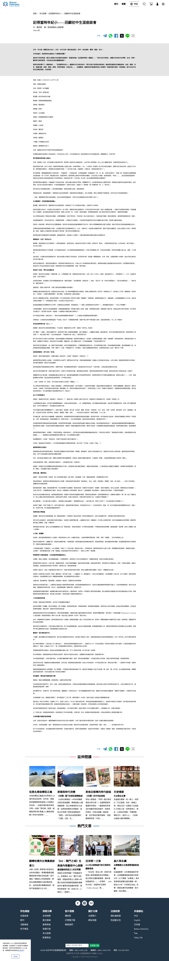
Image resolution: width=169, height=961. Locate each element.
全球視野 (47, 916)
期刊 (116, 4)
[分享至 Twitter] (122, 36)
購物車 (68, 916)
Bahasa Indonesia (141, 929)
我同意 (15, 956)
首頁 (35, 14)
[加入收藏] (133, 36)
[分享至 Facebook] (116, 36)
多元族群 (42, 14)
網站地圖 (92, 920)
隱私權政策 (116, 916)
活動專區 (24, 924)
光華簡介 (92, 916)
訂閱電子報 (70, 920)
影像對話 (47, 937)
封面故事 (24, 916)
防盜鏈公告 (116, 920)
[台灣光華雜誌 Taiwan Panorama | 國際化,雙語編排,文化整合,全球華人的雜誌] (15, 4)
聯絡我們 (69, 924)
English (137, 920)
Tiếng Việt (138, 937)
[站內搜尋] (144, 4)
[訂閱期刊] (151, 4)
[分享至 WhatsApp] (110, 36)
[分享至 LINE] (127, 36)
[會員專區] (157, 4)
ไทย (136, 933)
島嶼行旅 (47, 929)
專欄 (124, 4)
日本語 (137, 924)
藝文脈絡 (47, 920)
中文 (136, 4)
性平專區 (24, 929)
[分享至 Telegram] (105, 36)
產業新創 (47, 924)
